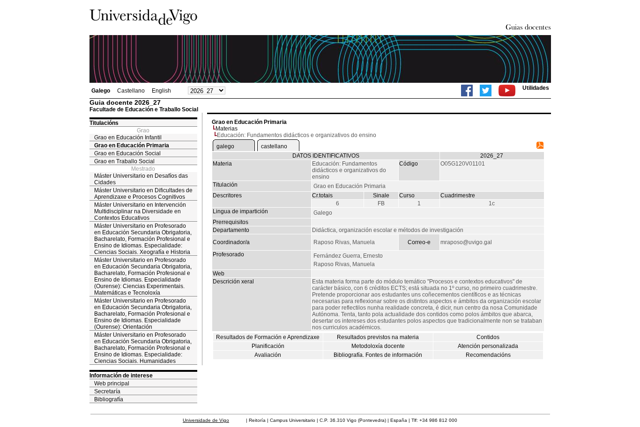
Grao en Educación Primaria (131, 145)
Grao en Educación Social (127, 153)
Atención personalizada (488, 346)
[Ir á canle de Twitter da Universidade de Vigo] (485, 90)
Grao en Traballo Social (124, 161)
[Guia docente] (539, 147)
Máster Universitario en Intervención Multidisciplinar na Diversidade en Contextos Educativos (140, 211)
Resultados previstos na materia (378, 337)
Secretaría (107, 391)
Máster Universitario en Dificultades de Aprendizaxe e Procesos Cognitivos (143, 193)
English (161, 90)
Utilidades (535, 88)
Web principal (111, 383)
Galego (100, 90)
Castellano (131, 90)
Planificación (268, 346)
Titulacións (104, 123)
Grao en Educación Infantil (128, 137)
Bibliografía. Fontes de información (378, 355)
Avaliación (267, 355)
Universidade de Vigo (206, 420)
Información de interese (121, 375)
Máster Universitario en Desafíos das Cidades (141, 179)
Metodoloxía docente (378, 346)
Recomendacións (488, 355)
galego (225, 146)
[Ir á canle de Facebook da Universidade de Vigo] (467, 90)
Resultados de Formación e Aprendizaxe (268, 337)
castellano (274, 146)
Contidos (487, 337)
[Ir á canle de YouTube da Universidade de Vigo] (507, 90)
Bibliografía (108, 399)
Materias (227, 128)
